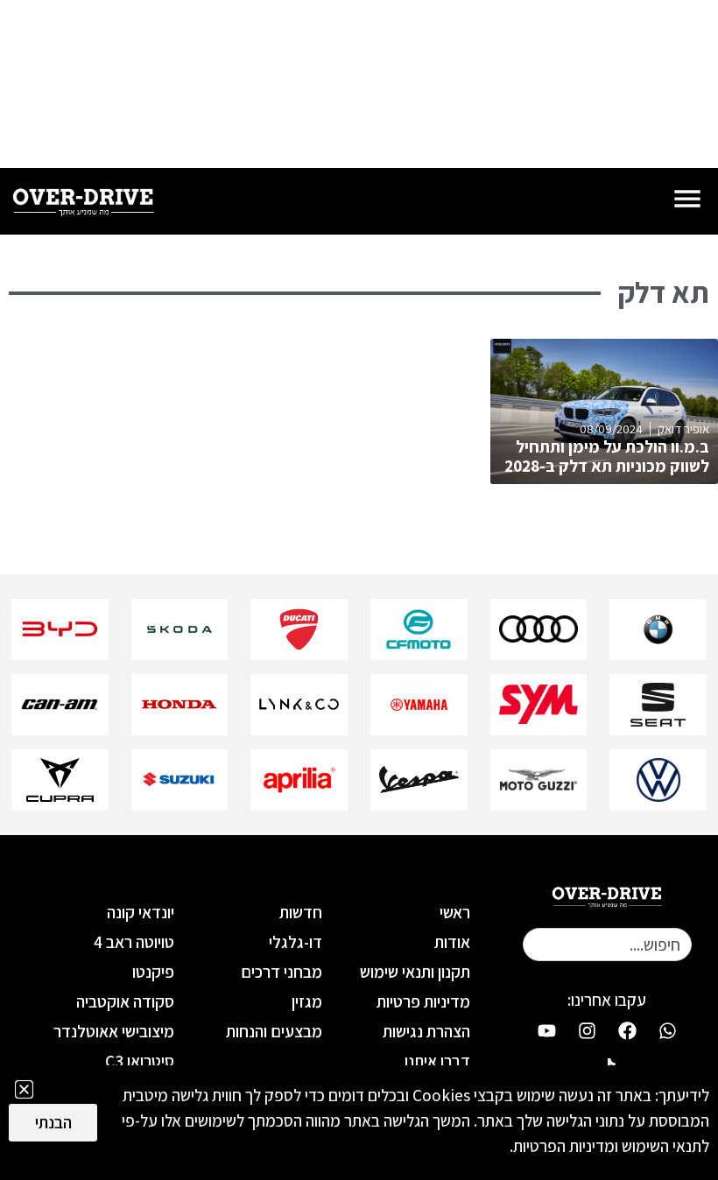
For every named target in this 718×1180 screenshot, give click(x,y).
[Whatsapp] (667, 1030)
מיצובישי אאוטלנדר (113, 1031)
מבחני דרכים (281, 971)
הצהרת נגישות (426, 1031)
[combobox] (607, 944)
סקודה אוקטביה (125, 1001)
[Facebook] (627, 1030)
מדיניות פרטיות (423, 1001)
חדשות (300, 912)
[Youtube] (546, 1030)
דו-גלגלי (295, 942)
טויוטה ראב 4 (134, 942)
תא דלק (663, 292)
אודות (452, 942)
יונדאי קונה (140, 912)
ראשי (455, 912)
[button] (24, 1089)
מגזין (307, 1001)
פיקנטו (153, 971)
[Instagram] (586, 1030)
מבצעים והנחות (274, 1031)
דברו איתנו (437, 1061)
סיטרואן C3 (139, 1061)
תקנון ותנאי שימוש (415, 971)
